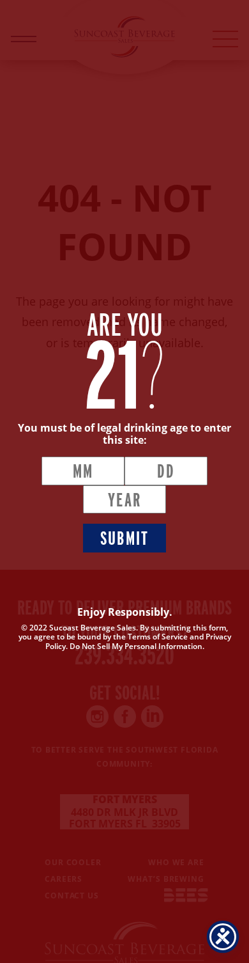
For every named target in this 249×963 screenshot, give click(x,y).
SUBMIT (124, 537)
